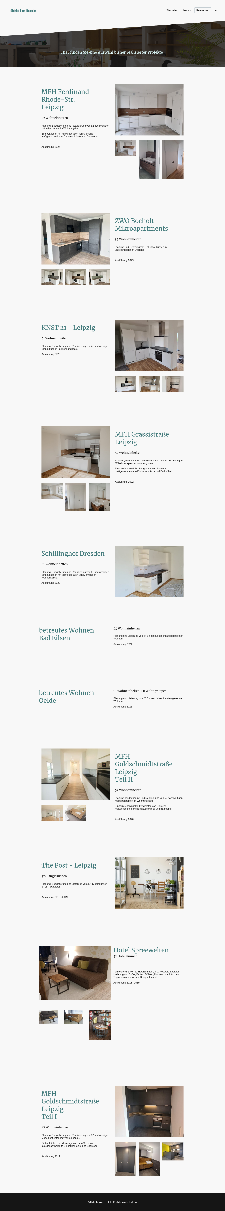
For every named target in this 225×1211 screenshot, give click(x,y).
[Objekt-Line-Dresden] (39, 17)
